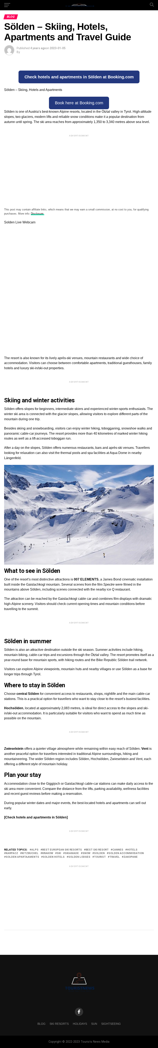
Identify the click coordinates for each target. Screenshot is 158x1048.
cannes (117, 849)
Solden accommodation (126, 853)
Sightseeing (111, 1023)
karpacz (12, 853)
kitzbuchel (30, 853)
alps (34, 849)
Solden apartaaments (22, 857)
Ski (59, 853)
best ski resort (97, 849)
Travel (114, 857)
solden (99, 853)
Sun (94, 1023)
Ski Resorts (59, 1023)
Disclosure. (37, 213)
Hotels (132, 849)
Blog (41, 1023)
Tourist (100, 857)
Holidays (80, 1023)
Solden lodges (79, 857)
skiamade (72, 853)
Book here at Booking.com (79, 103)
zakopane (130, 857)
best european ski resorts (62, 849)
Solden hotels (54, 857)
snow (86, 853)
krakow (47, 853)
